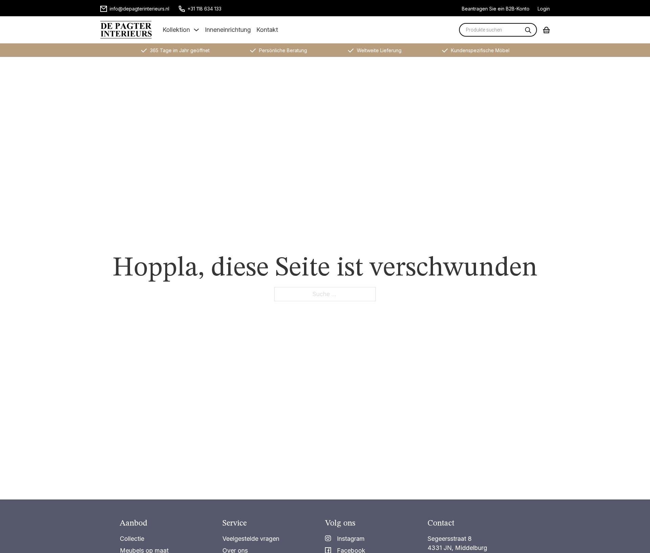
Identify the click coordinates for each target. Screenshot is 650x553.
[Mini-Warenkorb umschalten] (546, 30)
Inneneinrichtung (228, 29)
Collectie (132, 538)
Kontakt (267, 29)
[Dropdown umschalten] (196, 30)
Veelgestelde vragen (250, 538)
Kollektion (176, 29)
